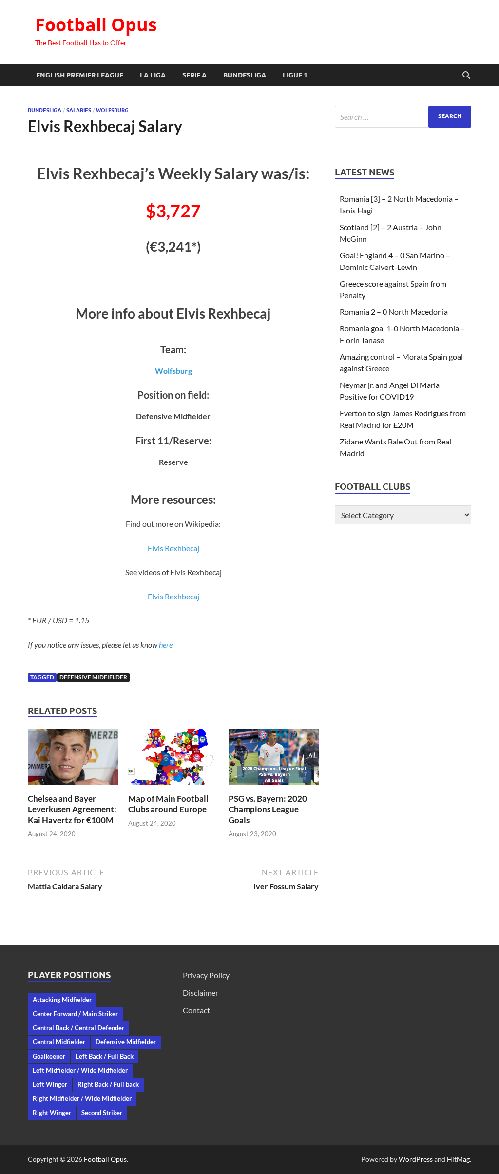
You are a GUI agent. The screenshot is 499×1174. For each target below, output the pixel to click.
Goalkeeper (49, 1056)
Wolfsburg (112, 110)
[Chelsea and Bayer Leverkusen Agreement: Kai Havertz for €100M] (73, 760)
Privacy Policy (206, 975)
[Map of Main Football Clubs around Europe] (173, 760)
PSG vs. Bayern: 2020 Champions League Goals (268, 809)
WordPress (416, 1159)
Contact (196, 1010)
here (166, 644)
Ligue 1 (295, 75)
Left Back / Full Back (105, 1056)
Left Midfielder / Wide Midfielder (80, 1070)
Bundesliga (244, 75)
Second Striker (101, 1112)
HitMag (458, 1159)
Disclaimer (200, 992)
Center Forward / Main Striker (75, 1014)
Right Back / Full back (108, 1084)
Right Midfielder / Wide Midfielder (82, 1098)
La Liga (153, 75)
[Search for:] (403, 117)
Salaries (78, 110)
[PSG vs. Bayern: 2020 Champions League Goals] (274, 760)
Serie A (194, 75)
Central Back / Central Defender (78, 1028)
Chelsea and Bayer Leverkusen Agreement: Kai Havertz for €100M (72, 809)
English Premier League (79, 75)
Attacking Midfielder (62, 999)
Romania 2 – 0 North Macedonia (394, 311)
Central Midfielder (59, 1042)
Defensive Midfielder (93, 677)
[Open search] (466, 75)
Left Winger (50, 1084)
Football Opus (96, 25)
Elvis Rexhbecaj (173, 548)
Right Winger (52, 1112)
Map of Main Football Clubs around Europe (168, 803)
